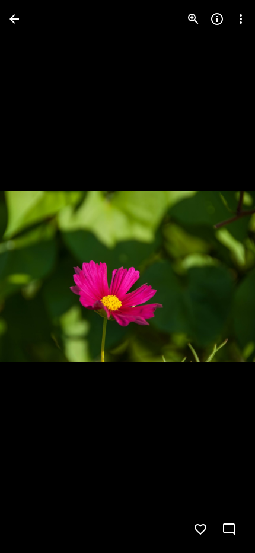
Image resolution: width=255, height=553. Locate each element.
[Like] (200, 529)
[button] (33, 276)
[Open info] (217, 19)
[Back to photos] (14, 19)
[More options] (241, 19)
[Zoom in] (193, 19)
